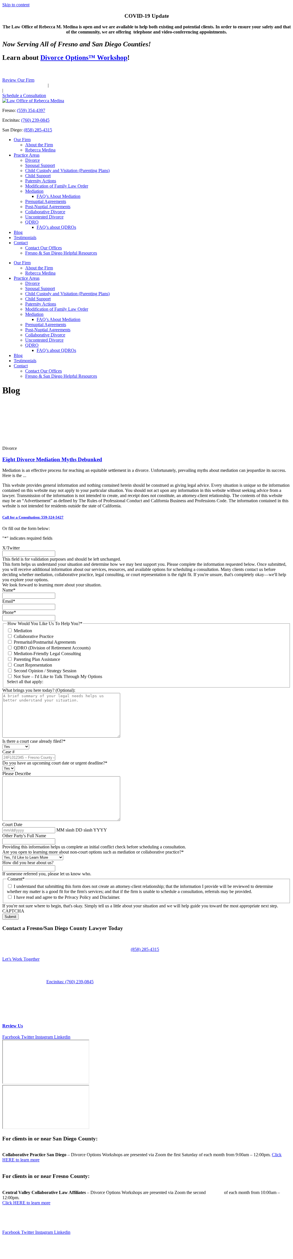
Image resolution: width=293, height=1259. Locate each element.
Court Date (12, 824)
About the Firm (39, 144)
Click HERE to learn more (26, 1202)
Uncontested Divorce (44, 216)
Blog (18, 232)
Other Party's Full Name (24, 835)
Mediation (34, 191)
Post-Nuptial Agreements (47, 206)
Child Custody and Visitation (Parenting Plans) (67, 170)
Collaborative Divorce (45, 211)
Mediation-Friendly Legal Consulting (47, 653)
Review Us (12, 1025)
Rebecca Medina (40, 149)
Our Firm (22, 139)
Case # (8, 751)
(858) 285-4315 (41, 90)
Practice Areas (26, 155)
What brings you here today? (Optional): (38, 690)
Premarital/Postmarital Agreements (45, 642)
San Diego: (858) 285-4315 (27, 986)
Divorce (32, 160)
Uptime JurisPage (56, 1242)
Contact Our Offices (43, 247)
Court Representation (33, 665)
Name (8, 590)
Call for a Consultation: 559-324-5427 (33, 517)
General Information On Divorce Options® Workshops (83, 1215)
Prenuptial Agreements (45, 201)
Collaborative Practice (34, 636)
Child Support (38, 175)
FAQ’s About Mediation (58, 196)
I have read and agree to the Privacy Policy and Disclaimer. (67, 897)
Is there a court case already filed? (34, 741)
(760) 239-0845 (84, 85)
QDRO (32, 222)
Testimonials (25, 237)
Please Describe (16, 773)
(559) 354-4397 (32, 85)
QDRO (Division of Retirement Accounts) (52, 647)
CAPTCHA (13, 911)
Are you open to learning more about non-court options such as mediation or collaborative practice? (93, 852)
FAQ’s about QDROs (56, 227)
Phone (9, 612)
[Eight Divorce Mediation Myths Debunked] (23, 443)
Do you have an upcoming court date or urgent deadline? (54, 762)
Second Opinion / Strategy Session (45, 670)
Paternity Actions (40, 180)
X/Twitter (11, 547)
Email (8, 601)
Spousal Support (40, 165)
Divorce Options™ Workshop (83, 57)
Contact (21, 242)
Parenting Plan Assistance (37, 659)
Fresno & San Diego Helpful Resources (61, 253)
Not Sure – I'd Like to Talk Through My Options (58, 676)
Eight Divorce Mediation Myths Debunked (52, 459)
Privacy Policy (135, 1251)
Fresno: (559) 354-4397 (24, 981)
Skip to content (15, 4)
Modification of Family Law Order (56, 186)
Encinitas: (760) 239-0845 (70, 981)
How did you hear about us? (28, 862)
